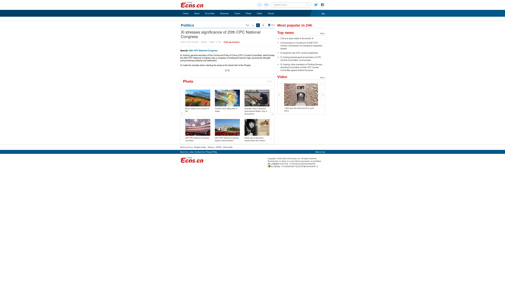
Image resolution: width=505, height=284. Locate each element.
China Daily (228, 147)
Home (186, 13)
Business (224, 13)
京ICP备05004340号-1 (308, 166)
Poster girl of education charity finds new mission (254, 139)
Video (259, 13)
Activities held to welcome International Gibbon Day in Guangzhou (255, 111)
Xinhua (211, 147)
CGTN (218, 147)
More (269, 81)
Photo (248, 13)
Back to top (320, 152)
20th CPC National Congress (203, 50)
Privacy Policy (211, 152)
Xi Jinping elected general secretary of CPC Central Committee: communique (300, 59)
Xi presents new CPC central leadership (299, 52)
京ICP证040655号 (307, 163)
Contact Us (199, 152)
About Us (184, 152)
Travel (237, 13)
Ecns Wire (210, 13)
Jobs (191, 152)
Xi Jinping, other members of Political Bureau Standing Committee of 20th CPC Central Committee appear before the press (301, 67)
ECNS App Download (231, 42)
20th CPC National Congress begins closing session (227, 139)
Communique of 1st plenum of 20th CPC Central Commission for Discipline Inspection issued (301, 45)
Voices (271, 13)
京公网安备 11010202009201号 (284, 166)
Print (273, 25)
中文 (323, 13)
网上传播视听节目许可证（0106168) (283, 163)
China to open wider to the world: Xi (297, 38)
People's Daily (200, 147)
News (197, 13)
